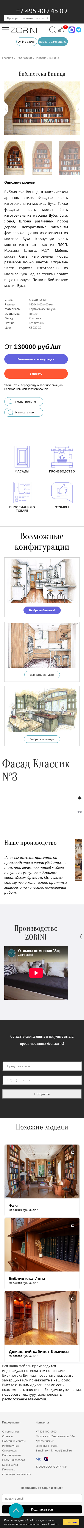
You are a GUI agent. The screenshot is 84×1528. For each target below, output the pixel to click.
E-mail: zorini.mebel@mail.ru (54, 1450)
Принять (71, 1522)
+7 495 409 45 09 (41, 10)
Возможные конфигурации (35, 359)
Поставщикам (11, 1455)
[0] (61, 31)
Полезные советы (14, 1441)
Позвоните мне (25, 402)
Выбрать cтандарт (42, 675)
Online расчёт (27, 42)
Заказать (36, 373)
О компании (10, 1431)
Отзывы (7, 1436)
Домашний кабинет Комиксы (39, 1351)
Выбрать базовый (42, 610)
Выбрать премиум (42, 739)
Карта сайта (10, 1465)
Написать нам (24, 412)
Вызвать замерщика (53, 42)
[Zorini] (24, 31)
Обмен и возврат (13, 1460)
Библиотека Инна (27, 1278)
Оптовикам (9, 1450)
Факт (14, 1205)
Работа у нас (10, 1446)
